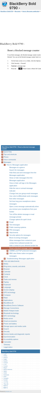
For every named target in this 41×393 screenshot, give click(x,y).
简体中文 (5, 385)
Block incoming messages (18, 238)
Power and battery (10, 324)
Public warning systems (17, 227)
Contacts (7, 274)
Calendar (7, 271)
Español (5, 361)
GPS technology (9, 292)
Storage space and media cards (15, 326)
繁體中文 (5, 387)
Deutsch (5, 357)
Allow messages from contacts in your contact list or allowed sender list (22, 242)
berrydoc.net (9, 391)
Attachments (13, 232)
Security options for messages (20, 235)
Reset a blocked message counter (21, 248)
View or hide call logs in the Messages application (22, 184)
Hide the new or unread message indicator (21, 189)
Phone (6, 157)
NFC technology (9, 316)
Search (6, 329)
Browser (7, 269)
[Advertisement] (20, 27)
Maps (6, 298)
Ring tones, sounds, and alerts (14, 266)
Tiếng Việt (5, 384)
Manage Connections (11, 308)
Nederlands (6, 374)
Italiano (5, 371)
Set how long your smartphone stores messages (22, 202)
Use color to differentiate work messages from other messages (23, 197)
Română (5, 380)
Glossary (7, 344)
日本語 (5, 373)
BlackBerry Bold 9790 (4, 4)
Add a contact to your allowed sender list (23, 245)
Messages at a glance (17, 167)
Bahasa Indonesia (7, 369)
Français (5, 362)
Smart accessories (10, 321)
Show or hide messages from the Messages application (20, 179)
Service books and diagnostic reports (17, 334)
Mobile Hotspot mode (11, 311)
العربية (4, 354)
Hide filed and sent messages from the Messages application (22, 174)
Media (6, 264)
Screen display (9, 290)
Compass (7, 295)
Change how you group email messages (23, 193)
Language (7, 287)
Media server (8, 318)
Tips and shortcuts (10, 154)
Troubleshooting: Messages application (20, 258)
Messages (18, 11)
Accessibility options (11, 339)
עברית (4, 364)
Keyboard (7, 285)
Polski (4, 376)
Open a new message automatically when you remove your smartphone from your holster (24, 209)
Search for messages (16, 170)
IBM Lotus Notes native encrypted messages (21, 255)
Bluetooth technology (11, 313)
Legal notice (8, 347)
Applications (8, 300)
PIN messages (14, 230)
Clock (6, 277)
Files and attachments (11, 261)
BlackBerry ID (9, 303)
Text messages (14, 225)
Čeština (5, 355)
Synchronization (9, 337)
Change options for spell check (20, 219)
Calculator (7, 342)
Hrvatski (5, 366)
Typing (6, 282)
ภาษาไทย (5, 382)
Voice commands (10, 159)
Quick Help (8, 152)
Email (11, 222)
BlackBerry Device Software (14, 305)
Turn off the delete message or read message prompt (21, 215)
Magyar (5, 367)
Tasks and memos (10, 279)
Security (7, 331)
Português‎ (5, 378)
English (5, 359)
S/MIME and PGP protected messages (22, 251)
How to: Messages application (30, 11)
